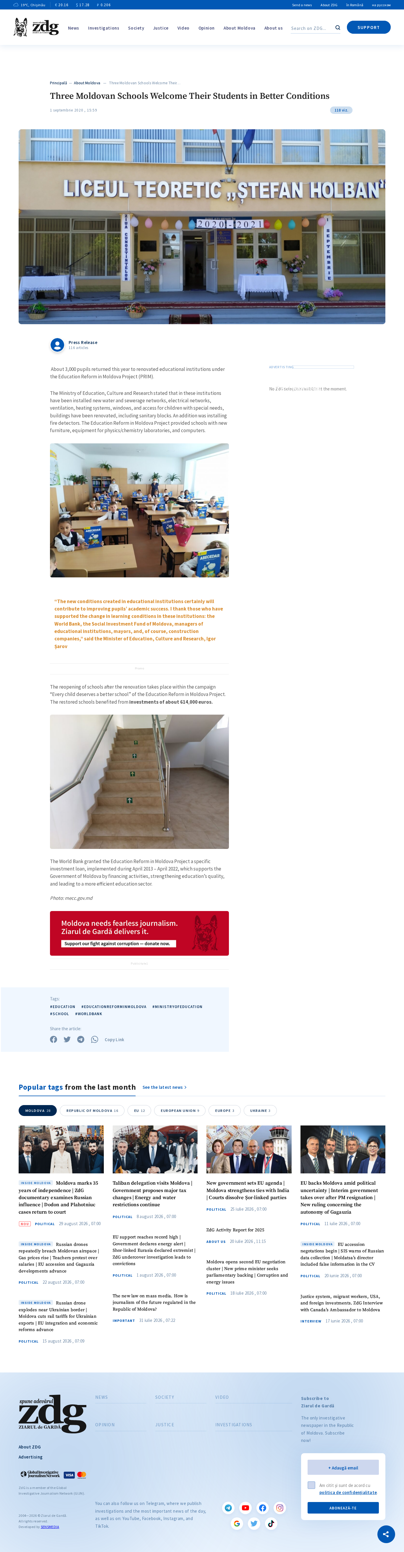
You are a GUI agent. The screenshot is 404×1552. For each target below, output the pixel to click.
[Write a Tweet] (67, 1039)
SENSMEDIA (50, 1526)
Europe (225, 1110)
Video (183, 28)
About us (273, 28)
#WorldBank (88, 1013)
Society (136, 28)
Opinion (206, 28)
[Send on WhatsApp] (94, 1039)
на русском (381, 5)
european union (180, 1110)
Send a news (302, 5)
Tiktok (271, 1523)
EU (139, 1110)
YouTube (245, 1508)
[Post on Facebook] (53, 1039)
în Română (354, 5)
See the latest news (163, 1087)
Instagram (280, 1508)
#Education (62, 1006)
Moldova (38, 1110)
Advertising (31, 1457)
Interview (310, 1321)
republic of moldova (93, 1110)
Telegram (228, 1508)
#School (59, 1013)
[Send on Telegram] (80, 1039)
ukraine (260, 1110)
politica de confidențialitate (348, 1492)
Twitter (254, 1523)
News (73, 28)
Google (237, 1523)
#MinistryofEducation (177, 1006)
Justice (161, 28)
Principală (58, 82)
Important (124, 1320)
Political (45, 1224)
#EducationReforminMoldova (113, 1006)
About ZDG (329, 5)
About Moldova (240, 28)
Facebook (262, 1508)
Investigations (103, 28)
